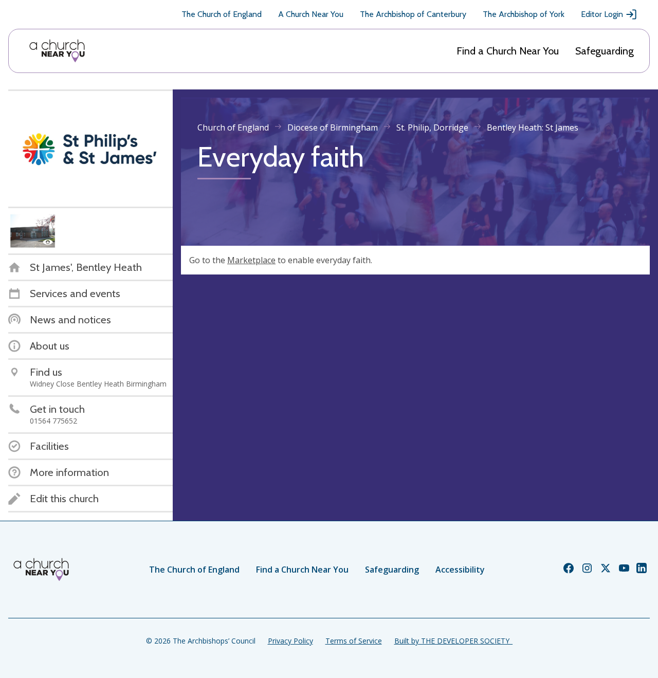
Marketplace (251, 260)
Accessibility (460, 569)
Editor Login (602, 14)
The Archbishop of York (523, 14)
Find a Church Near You (507, 51)
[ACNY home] (57, 51)
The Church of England (221, 14)
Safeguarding (604, 51)
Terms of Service (353, 641)
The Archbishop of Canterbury (413, 14)
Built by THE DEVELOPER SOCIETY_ (453, 641)
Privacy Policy (290, 641)
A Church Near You (310, 14)
